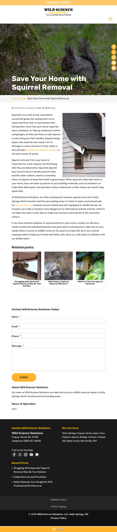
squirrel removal (24, 205)
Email (16, 326)
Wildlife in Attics (58, 499)
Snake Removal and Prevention (30, 476)
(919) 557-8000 (58, 3)
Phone (16, 336)
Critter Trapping (58, 506)
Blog (53, 108)
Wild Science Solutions (25, 108)
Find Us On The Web (22, 450)
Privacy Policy (58, 518)
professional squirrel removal (41, 149)
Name (16, 316)
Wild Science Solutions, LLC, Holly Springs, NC (62, 514)
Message (18, 346)
